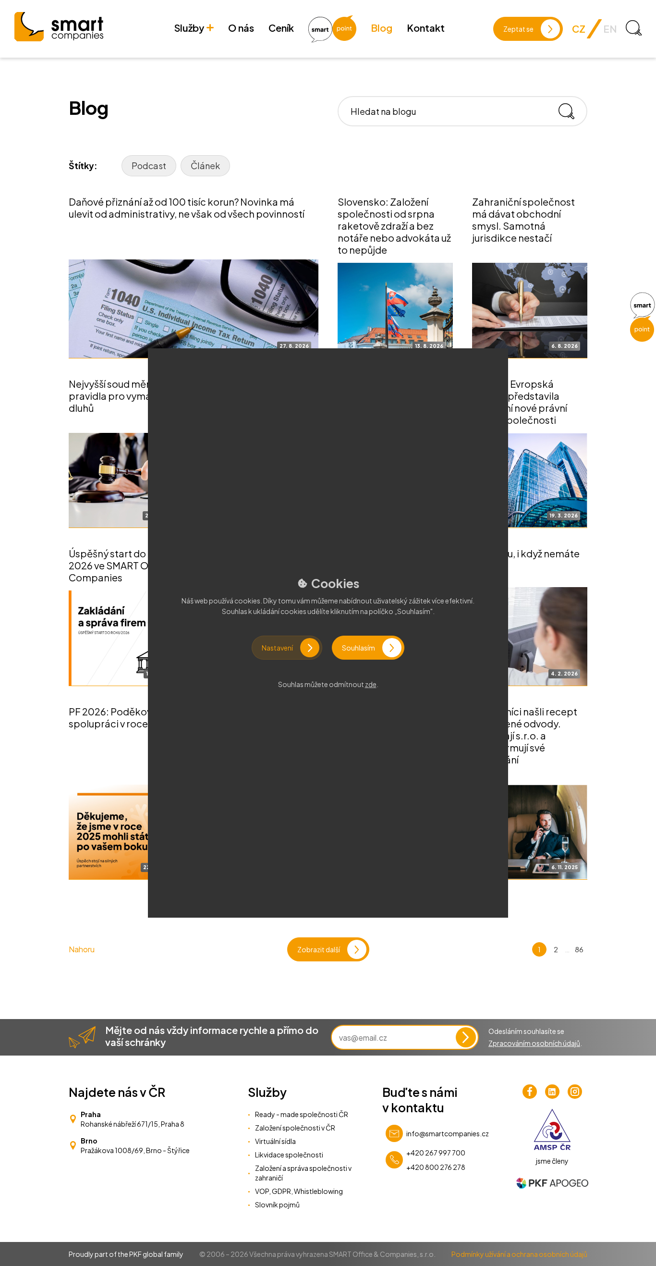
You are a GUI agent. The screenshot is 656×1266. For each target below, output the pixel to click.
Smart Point (332, 28)
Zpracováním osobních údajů (534, 1043)
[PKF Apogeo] (552, 1183)
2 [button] (556, 949)
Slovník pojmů (277, 1204)
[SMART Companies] (58, 26)
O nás (241, 28)
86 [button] (579, 949)
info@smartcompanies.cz (447, 1133)
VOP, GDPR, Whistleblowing (299, 1191)
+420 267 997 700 (435, 1152)
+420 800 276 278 (435, 1167)
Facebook (529, 1091)
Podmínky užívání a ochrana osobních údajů (519, 1254)
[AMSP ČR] (552, 1129)
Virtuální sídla (275, 1141)
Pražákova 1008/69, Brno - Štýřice (135, 1150)
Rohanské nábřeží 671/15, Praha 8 (132, 1123)
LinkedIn (552, 1091)
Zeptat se (518, 29)
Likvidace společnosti (289, 1154)
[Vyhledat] (570, 111)
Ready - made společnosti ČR (301, 1114)
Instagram (575, 1091)
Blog (381, 28)
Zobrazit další (318, 949)
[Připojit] (466, 1037)
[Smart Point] (642, 317)
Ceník (281, 28)
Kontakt (426, 28)
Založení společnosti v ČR (295, 1127)
